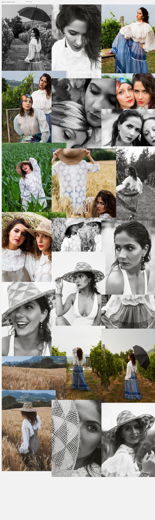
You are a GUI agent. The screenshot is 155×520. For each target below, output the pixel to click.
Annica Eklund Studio (8, 2)
